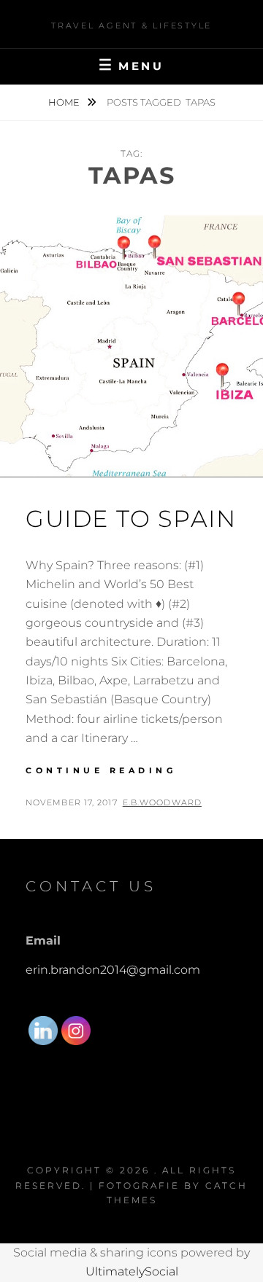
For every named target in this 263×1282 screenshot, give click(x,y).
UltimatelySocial (131, 1271)
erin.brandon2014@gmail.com (113, 970)
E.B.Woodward (162, 802)
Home (65, 102)
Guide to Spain (131, 518)
